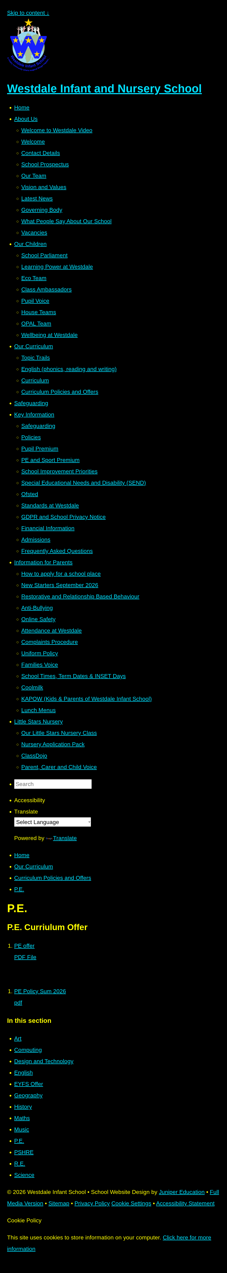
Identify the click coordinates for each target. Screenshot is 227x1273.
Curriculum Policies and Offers (52, 878)
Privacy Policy (92, 1203)
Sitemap (58, 1203)
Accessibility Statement (185, 1203)
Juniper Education (182, 1192)
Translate (65, 838)
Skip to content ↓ (28, 13)
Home (21, 855)
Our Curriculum (33, 866)
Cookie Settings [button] (131, 1203)
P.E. (19, 889)
